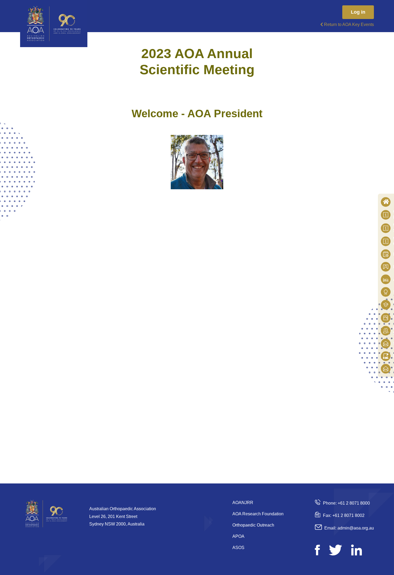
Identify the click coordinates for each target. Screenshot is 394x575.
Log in (358, 12)
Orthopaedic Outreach (253, 525)
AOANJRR (242, 502)
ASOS (238, 547)
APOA (238, 536)
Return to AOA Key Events (348, 24)
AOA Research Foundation (258, 514)
